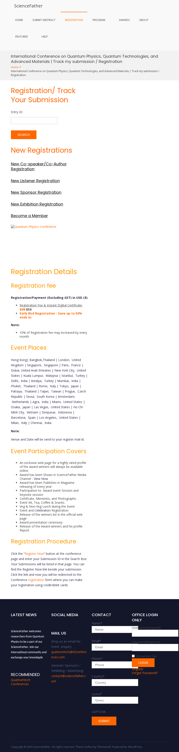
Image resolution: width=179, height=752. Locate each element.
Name (97, 623)
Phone (97, 659)
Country (98, 676)
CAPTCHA (99, 712)
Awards (124, 20)
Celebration (42, 510)
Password (146, 642)
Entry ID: (17, 112)
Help (45, 36)
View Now (41, 479)
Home (19, 20)
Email (96, 641)
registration (36, 580)
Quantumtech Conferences (20, 682)
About (143, 20)
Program (99, 20)
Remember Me (146, 656)
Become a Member (29, 215)
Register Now (34, 553)
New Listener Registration (35, 180)
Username (146, 628)
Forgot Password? (145, 673)
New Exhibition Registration (37, 204)
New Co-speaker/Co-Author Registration (39, 166)
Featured (21, 36)
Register (137, 669)
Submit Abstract (44, 20)
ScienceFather (28, 6)
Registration (74, 20)
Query (97, 694)
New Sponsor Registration (36, 192)
